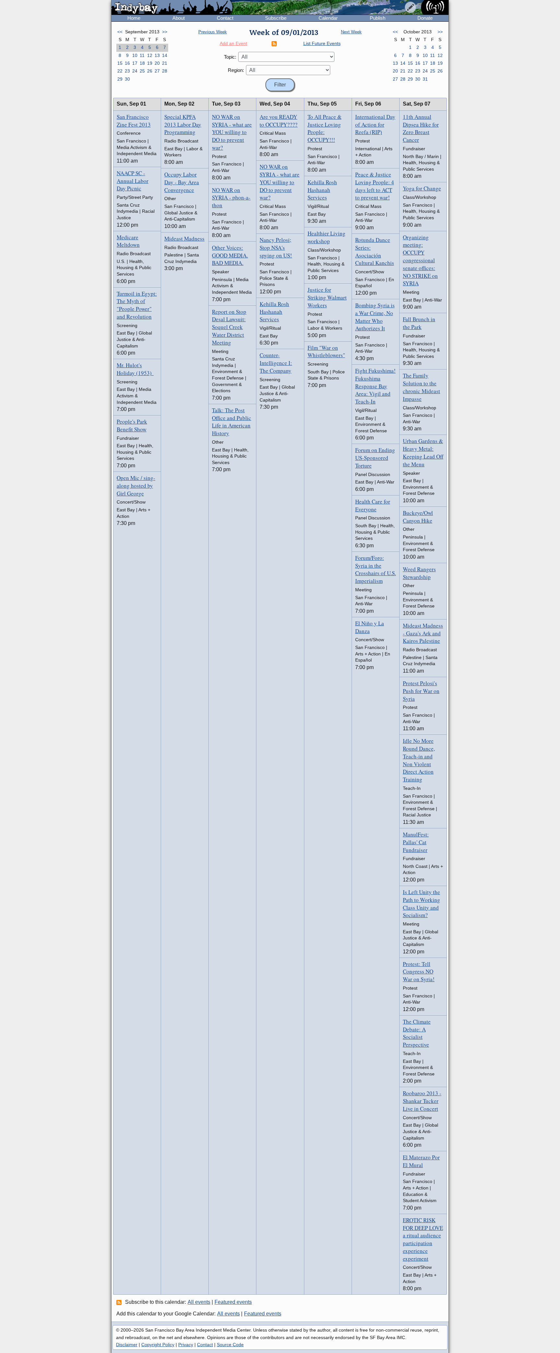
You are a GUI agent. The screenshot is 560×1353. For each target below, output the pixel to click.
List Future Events (322, 43)
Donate (425, 18)
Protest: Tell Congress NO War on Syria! (419, 971)
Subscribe (275, 18)
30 (127, 79)
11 (142, 55)
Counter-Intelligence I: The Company (276, 362)
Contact (225, 18)
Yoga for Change (422, 188)
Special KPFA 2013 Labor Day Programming (182, 124)
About (178, 18)
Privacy (185, 1344)
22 (119, 71)
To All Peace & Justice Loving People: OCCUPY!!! (325, 128)
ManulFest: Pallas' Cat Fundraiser (416, 842)
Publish (377, 18)
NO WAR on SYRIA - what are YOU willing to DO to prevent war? (232, 132)
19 (149, 63)
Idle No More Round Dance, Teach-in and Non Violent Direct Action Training (419, 760)
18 (142, 63)
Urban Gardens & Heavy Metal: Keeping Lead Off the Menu (423, 452)
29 (119, 79)
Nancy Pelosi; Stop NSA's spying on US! (276, 247)
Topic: (230, 57)
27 (157, 71)
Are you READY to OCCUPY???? (279, 120)
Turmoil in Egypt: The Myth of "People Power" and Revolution (137, 305)
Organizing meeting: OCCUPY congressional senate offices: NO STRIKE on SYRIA (420, 260)
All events (199, 1302)
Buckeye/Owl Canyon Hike (418, 516)
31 (425, 79)
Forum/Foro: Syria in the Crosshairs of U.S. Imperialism (375, 569)
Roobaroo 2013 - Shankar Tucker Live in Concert (422, 1100)
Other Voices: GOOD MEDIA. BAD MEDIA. (230, 255)
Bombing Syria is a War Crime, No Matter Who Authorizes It (375, 316)
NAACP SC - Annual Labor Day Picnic (132, 180)
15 (119, 63)
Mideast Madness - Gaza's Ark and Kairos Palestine (423, 633)
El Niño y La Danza (369, 627)
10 (134, 55)
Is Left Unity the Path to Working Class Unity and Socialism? (421, 903)
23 (127, 71)
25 (142, 71)
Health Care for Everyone (372, 505)
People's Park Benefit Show (132, 425)
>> (164, 31)
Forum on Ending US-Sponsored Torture (375, 457)
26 (149, 71)
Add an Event (233, 43)
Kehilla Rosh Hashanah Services (274, 311)
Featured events (233, 1302)
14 (164, 55)
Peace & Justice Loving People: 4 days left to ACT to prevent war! (374, 186)
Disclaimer (126, 1344)
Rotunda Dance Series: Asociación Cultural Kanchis (374, 251)
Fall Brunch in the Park (419, 323)
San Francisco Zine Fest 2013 (134, 120)
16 (127, 63)
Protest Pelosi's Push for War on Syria (421, 690)
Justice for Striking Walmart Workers (327, 297)
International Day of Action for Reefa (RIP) (375, 124)
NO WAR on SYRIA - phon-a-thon (231, 197)
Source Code (230, 1344)
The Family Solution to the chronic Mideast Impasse (421, 387)
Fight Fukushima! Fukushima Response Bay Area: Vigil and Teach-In (375, 386)
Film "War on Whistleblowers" (326, 351)
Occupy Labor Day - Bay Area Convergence (181, 182)
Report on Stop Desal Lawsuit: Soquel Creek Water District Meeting (229, 327)
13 (157, 55)
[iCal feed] (119, 1302)
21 (164, 63)
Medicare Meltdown (128, 241)
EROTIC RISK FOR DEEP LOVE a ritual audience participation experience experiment (423, 1239)
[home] (171, 8)
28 (164, 71)
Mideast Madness (184, 238)
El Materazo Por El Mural (421, 1161)
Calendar (328, 18)
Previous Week (212, 31)
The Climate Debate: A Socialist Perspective (417, 1033)
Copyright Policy (157, 1344)
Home (133, 18)
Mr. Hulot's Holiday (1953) (135, 369)
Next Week (351, 31)
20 (157, 63)
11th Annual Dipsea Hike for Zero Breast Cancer (421, 128)
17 (134, 63)
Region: (236, 70)
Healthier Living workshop (326, 237)
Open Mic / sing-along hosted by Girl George (136, 485)
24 (134, 71)
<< (119, 31)
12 (149, 55)
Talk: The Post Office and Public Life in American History (231, 421)
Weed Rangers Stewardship (419, 573)
